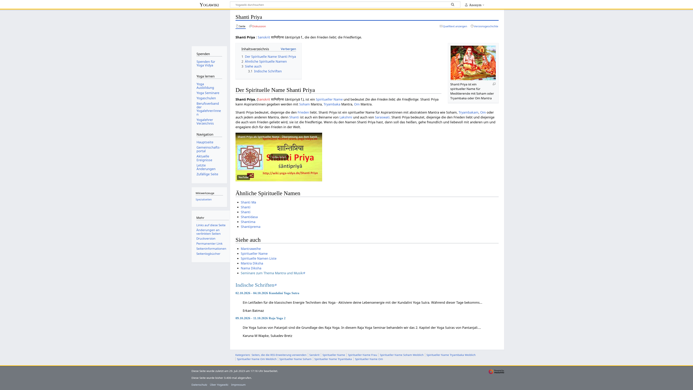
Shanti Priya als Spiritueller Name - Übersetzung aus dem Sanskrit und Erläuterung (289, 136)
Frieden (303, 112)
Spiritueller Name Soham (295, 359)
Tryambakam (468, 112)
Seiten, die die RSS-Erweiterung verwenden (279, 355)
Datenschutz (199, 384)
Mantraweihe (251, 248)
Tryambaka (332, 104)
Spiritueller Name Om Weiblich (256, 359)
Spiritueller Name (329, 99)
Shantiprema (250, 226)
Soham (304, 104)
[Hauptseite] (209, 27)
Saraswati (382, 117)
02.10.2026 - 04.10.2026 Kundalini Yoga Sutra (267, 293)
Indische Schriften (255, 285)
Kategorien (242, 355)
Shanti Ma (248, 202)
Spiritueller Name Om (369, 359)
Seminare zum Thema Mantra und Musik (272, 273)
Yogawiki (209, 4)
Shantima (248, 222)
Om (357, 104)
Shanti (294, 117)
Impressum (238, 384)
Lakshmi (345, 117)
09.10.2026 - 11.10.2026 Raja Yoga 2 (261, 318)
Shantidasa (249, 217)
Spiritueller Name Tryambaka (333, 359)
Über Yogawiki (219, 384)
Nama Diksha (251, 268)
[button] (279, 157)
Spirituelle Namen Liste (258, 258)
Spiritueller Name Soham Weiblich (402, 355)
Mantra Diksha (252, 263)
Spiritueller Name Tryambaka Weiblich (451, 355)
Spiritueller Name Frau (362, 355)
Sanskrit (264, 37)
